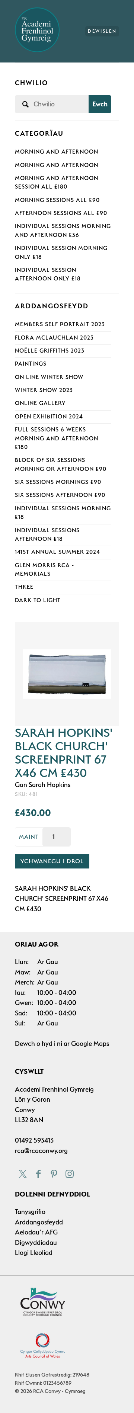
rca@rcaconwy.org (41, 1151)
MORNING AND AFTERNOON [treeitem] (56, 151)
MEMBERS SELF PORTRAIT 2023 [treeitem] (60, 324)
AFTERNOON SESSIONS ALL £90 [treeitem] (61, 213)
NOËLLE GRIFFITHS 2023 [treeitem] (49, 350)
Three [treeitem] (24, 587)
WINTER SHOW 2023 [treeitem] (44, 390)
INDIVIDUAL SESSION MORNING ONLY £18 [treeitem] (61, 252)
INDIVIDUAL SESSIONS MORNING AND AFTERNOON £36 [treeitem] (63, 230)
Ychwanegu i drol (52, 861)
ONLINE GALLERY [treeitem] (40, 403)
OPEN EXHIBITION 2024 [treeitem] (49, 416)
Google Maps (90, 1043)
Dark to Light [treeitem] (38, 600)
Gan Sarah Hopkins (42, 785)
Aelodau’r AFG (36, 1232)
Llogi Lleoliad (33, 1252)
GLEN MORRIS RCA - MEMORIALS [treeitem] (44, 569)
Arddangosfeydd (39, 1222)
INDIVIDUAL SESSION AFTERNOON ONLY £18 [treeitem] (48, 274)
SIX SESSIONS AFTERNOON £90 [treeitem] (60, 495)
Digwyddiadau (36, 1242)
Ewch (100, 104)
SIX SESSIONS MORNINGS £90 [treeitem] (58, 482)
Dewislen (102, 31)
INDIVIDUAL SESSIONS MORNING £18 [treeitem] (63, 512)
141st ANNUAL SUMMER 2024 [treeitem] (57, 552)
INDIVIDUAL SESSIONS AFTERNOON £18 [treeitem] (47, 534)
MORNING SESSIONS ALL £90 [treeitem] (57, 200)
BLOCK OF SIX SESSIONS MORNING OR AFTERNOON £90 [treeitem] (60, 464)
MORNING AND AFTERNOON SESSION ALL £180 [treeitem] (56, 182)
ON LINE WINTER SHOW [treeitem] (49, 377)
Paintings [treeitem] (31, 363)
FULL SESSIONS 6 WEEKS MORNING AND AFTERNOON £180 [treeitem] (56, 438)
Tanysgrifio (30, 1211)
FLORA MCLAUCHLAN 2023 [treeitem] (54, 337)
